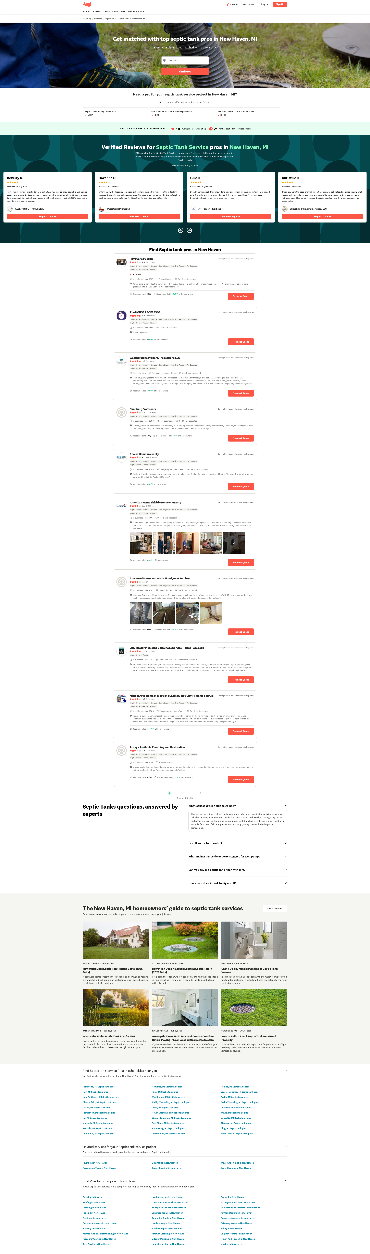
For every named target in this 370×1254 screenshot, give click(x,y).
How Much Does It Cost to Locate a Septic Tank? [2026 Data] (182, 970)
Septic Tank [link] (110, 18)
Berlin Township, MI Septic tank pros (240, 1102)
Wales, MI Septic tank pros (234, 1112)
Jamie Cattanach (92, 1031)
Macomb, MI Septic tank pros (98, 1123)
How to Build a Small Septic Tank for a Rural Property (248, 1038)
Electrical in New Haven (95, 1218)
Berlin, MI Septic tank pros (234, 1097)
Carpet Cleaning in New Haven (236, 1233)
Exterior (97, 11)
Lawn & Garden (111, 11)
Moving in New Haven (232, 1244)
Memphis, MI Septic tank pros (167, 1086)
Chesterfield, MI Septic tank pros (99, 1102)
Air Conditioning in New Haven (236, 1212)
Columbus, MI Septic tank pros (99, 1133)
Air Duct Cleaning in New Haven (168, 1233)
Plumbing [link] (87, 18)
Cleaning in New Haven (95, 1207)
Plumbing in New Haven (95, 1162)
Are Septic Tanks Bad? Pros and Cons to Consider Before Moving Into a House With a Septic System (183, 1038)
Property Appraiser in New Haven (238, 1218)
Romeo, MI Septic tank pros (235, 1086)
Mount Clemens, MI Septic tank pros (170, 1112)
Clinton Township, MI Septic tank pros (171, 1117)
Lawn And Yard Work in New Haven (170, 1202)
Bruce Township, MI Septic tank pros (240, 1091)
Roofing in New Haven (94, 1202)
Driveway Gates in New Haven (236, 1223)
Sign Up (280, 4)
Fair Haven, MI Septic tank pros (99, 1112)
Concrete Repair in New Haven (167, 1212)
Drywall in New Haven (232, 1197)
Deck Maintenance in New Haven (99, 1223)
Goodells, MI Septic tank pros (236, 1117)
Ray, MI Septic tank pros (95, 1091)
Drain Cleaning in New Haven (236, 1168)
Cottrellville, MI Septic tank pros (168, 1133)
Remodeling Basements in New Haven (240, 1207)
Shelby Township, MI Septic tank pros (171, 1102)
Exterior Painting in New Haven (168, 1238)
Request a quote (48, 216)
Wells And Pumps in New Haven (237, 1162)
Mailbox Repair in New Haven (167, 1228)
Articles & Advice (136, 11)
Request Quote (241, 296)
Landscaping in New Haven (166, 1223)
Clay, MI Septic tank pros (234, 1128)
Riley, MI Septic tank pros (165, 1091)
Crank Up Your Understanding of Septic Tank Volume (249, 970)
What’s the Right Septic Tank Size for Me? (109, 1036)
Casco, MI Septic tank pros (96, 1107)
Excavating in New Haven (165, 1162)
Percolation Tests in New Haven (99, 1168)
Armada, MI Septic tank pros (97, 1128)
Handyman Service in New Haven (169, 1207)
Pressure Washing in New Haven (99, 1238)
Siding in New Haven (231, 1228)
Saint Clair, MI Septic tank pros (237, 1133)
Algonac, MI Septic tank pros (236, 1123)
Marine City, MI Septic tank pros (168, 1128)
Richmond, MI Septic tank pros (99, 1086)
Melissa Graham (160, 963)
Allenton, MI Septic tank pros (236, 1107)
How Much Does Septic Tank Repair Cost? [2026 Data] (113, 970)
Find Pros (185, 71)
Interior (86, 11)
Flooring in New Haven (94, 1228)
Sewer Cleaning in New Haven (167, 1168)
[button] (141, 543)
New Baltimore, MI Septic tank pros (101, 1097)
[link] (10, 209)
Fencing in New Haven (94, 1212)
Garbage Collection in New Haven (238, 1202)
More (123, 11)
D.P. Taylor (227, 963)
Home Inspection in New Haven (168, 1244)
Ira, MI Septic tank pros (95, 1117)
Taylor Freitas (91, 963)
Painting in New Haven (94, 1197)
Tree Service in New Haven (96, 1244)
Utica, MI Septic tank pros (165, 1107)
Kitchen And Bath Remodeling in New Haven (105, 1233)
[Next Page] (216, 793)
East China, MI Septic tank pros (168, 1123)
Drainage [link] (98, 18)
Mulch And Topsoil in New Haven (238, 1238)
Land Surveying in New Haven (167, 1197)
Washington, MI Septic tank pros (168, 1097)
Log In (264, 4)
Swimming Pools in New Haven (168, 1218)
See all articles (275, 908)
